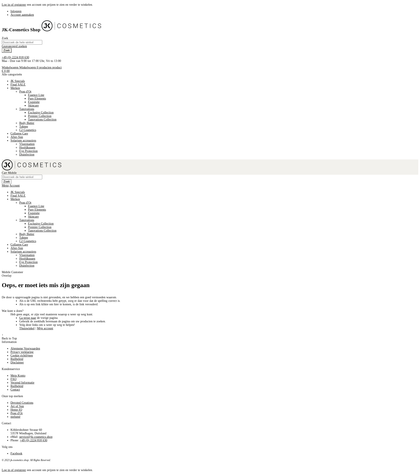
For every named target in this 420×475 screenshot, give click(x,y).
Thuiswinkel (27, 328)
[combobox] (22, 42)
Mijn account (45, 328)
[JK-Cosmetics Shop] (71, 29)
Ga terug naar (27, 318)
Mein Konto (17, 375)
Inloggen (15, 11)
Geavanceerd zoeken (14, 46)
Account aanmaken (22, 14)
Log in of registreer (14, 4)
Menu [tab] (5, 185)
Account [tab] (14, 185)
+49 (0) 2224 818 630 (15, 57)
